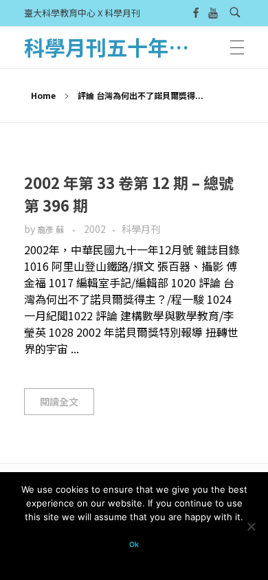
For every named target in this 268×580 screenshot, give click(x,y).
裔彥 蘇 (51, 229)
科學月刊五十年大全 (117, 47)
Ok (134, 544)
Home (43, 95)
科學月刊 (141, 229)
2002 (95, 229)
